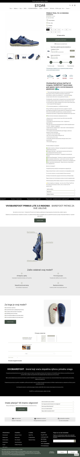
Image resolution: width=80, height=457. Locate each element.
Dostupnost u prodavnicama (61, 43)
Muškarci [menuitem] (16, 8)
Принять (62, 452)
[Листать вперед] (42, 57)
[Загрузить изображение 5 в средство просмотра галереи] (38, 57)
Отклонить (73, 452)
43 (71, 30)
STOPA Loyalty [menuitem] (58, 8)
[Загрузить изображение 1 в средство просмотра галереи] (10, 57)
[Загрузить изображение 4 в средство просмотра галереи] (31, 57)
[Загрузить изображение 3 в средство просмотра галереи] (24, 57)
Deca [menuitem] (21, 8)
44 (48, 32)
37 (47, 29)
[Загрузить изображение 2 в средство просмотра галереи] (17, 57)
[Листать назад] (6, 57)
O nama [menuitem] (67, 8)
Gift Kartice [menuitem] (52, 8)
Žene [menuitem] (11, 8)
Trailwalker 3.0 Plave (55, 49)
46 (55, 32)
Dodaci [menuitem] (40, 8)
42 (66, 29)
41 (63, 30)
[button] (70, 5)
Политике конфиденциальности (18, 454)
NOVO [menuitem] (25, 8)
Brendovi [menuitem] (46, 8)
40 (59, 29)
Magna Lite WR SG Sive (55, 55)
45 (51, 32)
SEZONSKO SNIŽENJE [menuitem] (32, 8)
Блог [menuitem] (63, 8)
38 (51, 29)
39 (55, 29)
